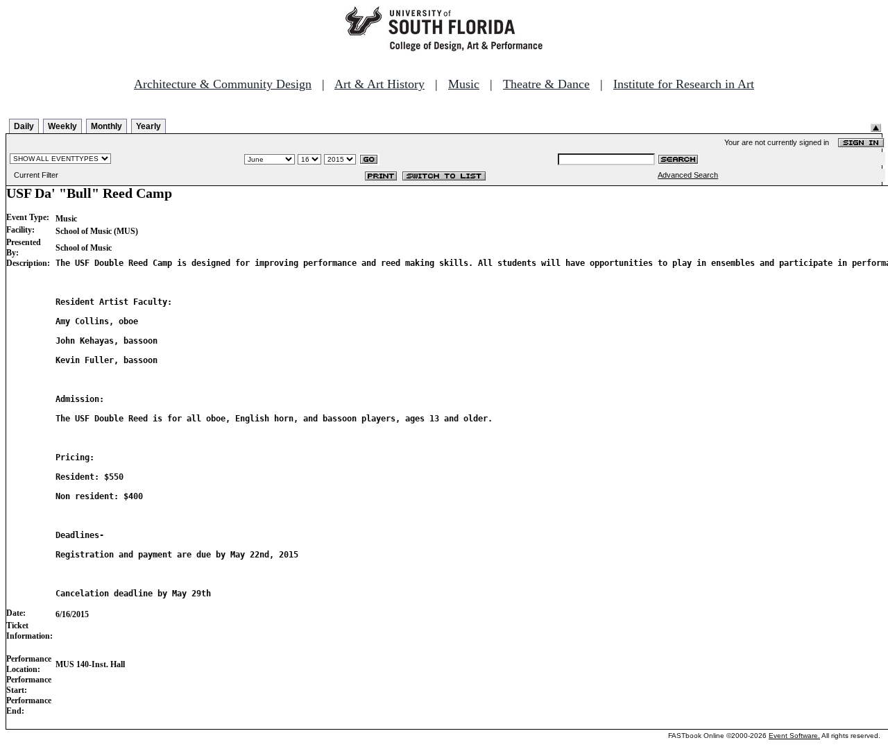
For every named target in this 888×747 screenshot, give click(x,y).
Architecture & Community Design (222, 84)
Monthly (106, 126)
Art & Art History (379, 84)
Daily (24, 126)
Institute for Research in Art (683, 84)
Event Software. (794, 735)
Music (463, 84)
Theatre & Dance (546, 84)
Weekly (62, 126)
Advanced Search (688, 175)
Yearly (148, 126)
